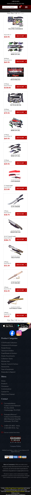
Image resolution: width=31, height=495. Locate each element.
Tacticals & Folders (7, 351)
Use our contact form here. (12, 432)
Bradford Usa (15, 232)
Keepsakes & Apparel (8, 372)
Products (4, 383)
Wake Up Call (15, 54)
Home (3, 381)
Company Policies (15, 446)
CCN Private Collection (9, 343)
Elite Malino (15, 283)
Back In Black (15, 79)
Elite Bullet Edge (15, 308)
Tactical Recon (15, 105)
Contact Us (5, 391)
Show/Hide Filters (15, 11)
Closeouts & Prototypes (9, 345)
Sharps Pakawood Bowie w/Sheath (15, 491)
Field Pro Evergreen (15, 29)
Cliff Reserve (15, 181)
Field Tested (15, 257)
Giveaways (5, 386)
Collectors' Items (7, 359)
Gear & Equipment (7, 369)
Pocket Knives (6, 348)
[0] (20, 7)
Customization (6, 389)
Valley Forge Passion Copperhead (15, 488)
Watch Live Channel (8, 394)
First (8, 13)
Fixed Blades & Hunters (9, 353)
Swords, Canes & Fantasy (9, 364)
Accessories (5, 367)
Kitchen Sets (5, 361)
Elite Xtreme (15, 206)
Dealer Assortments (8, 356)
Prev (12, 13)
